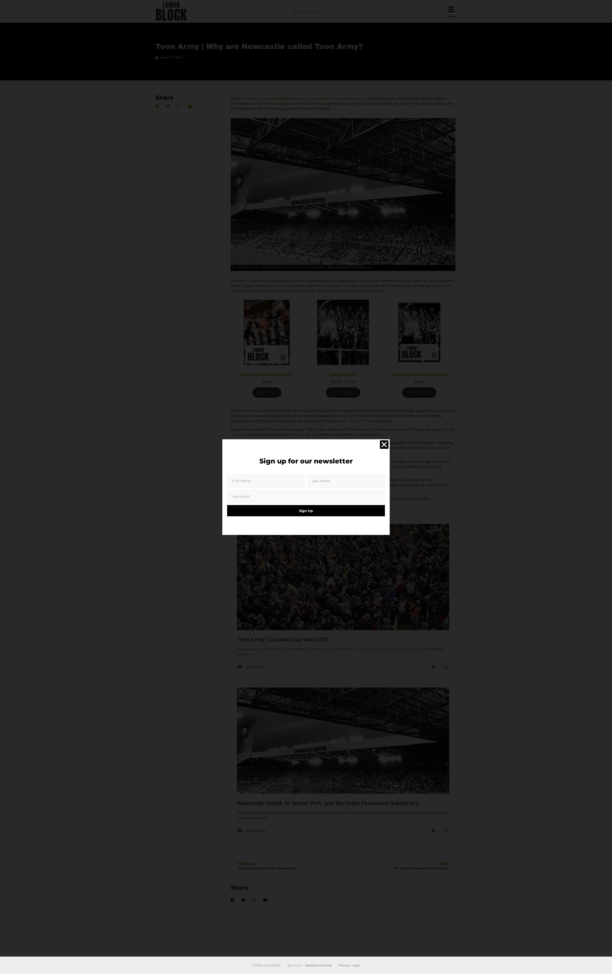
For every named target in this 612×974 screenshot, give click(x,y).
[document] (306, 487)
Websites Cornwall (318, 965)
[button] (384, 444)
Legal (356, 965)
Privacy (344, 965)
